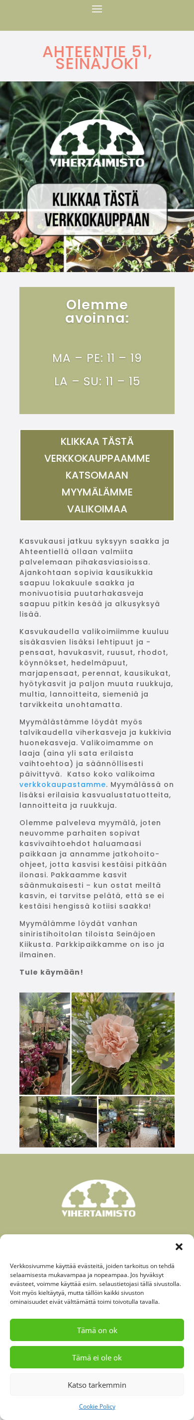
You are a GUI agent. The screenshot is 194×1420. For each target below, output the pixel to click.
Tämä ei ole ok (97, 1357)
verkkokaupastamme (62, 784)
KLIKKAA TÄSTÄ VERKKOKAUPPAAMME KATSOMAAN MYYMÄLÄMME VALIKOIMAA (97, 475)
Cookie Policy (97, 1406)
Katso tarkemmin (97, 1385)
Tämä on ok (97, 1330)
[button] (179, 1247)
